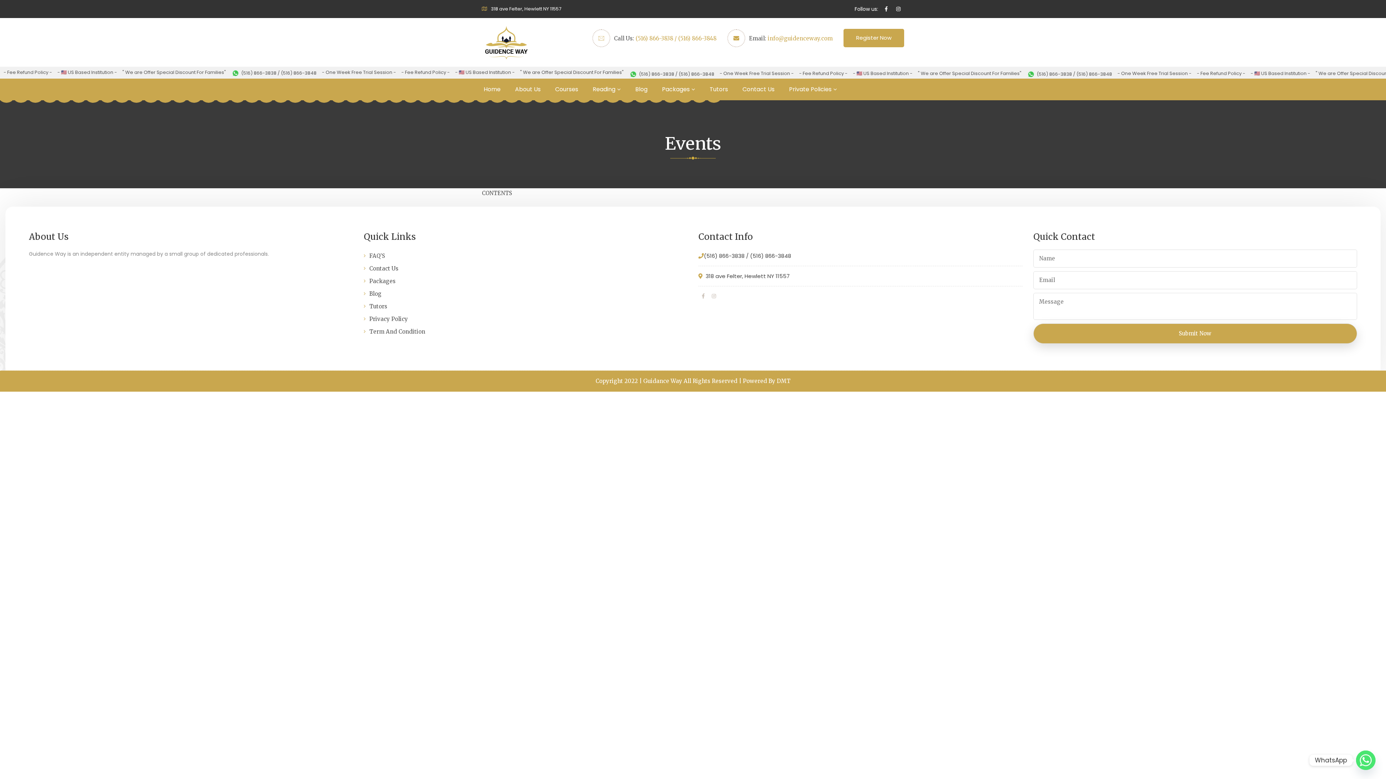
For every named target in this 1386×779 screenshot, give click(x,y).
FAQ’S (377, 255)
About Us (528, 89)
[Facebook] (703, 296)
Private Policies (810, 89)
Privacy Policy (388, 319)
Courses (566, 89)
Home (492, 89)
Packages (676, 89)
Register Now (874, 37)
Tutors (719, 89)
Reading (604, 89)
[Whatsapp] (1366, 760)
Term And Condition (397, 331)
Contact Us (758, 89)
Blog (641, 89)
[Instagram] (714, 296)
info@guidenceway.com (800, 38)
